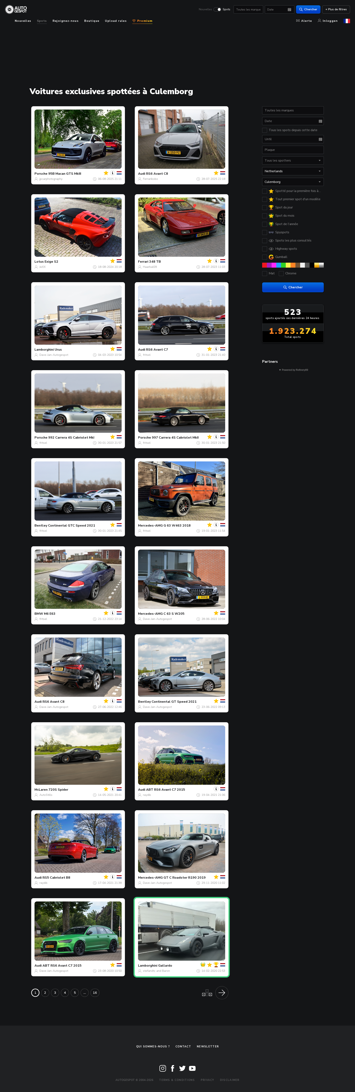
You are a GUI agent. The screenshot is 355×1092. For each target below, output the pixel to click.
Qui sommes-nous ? (153, 1046)
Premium (144, 21)
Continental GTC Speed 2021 (71, 525)
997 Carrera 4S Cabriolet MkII (175, 437)
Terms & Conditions (177, 1080)
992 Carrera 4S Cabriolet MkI (71, 437)
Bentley (41, 525)
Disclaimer (230, 1080)
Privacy (207, 1080)
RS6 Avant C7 (157, 349)
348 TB (155, 261)
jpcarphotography (50, 179)
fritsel (147, 355)
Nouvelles (205, 9)
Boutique (91, 21)
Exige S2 (51, 261)
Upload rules (116, 21)
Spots (226, 9)
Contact (183, 1046)
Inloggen (330, 21)
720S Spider (58, 789)
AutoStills (45, 795)
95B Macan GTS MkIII (64, 173)
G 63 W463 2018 (177, 525)
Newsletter (208, 1046)
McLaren (41, 789)
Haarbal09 (150, 267)
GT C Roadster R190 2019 (185, 877)
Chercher (310, 9)
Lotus (39, 261)
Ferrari (143, 261)
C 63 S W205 (174, 613)
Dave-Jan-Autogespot (53, 355)
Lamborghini (44, 349)
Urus (58, 349)
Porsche (41, 173)
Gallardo (165, 965)
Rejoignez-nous (66, 21)
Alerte (306, 21)
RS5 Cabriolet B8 (56, 877)
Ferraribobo (150, 179)
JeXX (42, 267)
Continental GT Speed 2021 (174, 701)
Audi (141, 173)
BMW (39, 613)
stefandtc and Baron (156, 971)
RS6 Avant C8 (157, 173)
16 (95, 992)
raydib (147, 795)
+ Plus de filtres (336, 9)
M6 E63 (49, 613)
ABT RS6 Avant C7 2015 (165, 789)
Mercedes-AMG (150, 525)
